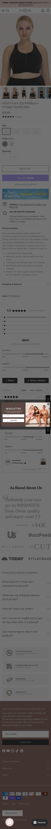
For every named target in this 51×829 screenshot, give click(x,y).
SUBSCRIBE (13, 420)
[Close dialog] (48, 404)
